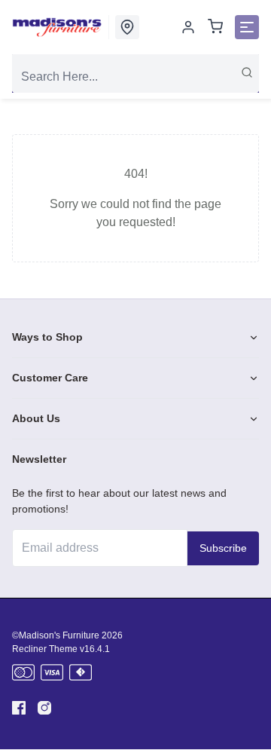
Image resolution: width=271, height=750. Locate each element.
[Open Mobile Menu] (247, 27)
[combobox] (135, 77)
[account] (188, 27)
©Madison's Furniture (55, 635)
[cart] (215, 27)
